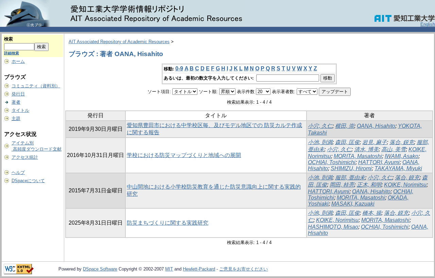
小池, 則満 (320, 142)
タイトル (20, 110)
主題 (16, 118)
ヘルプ (18, 172)
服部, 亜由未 (350, 177)
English (427, 24)
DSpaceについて (28, 180)
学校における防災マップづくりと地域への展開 (184, 155)
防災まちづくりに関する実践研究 (167, 223)
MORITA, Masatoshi (358, 156)
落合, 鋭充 (401, 142)
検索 (8, 38)
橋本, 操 (371, 213)
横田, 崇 (344, 126)
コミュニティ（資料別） (36, 85)
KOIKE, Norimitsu (405, 185)
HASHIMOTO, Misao (333, 227)
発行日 (18, 94)
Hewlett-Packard (199, 269)
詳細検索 (11, 53)
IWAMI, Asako (401, 156)
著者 (16, 102)
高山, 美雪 (393, 149)
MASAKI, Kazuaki (353, 204)
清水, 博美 (366, 149)
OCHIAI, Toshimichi (331, 162)
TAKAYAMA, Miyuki (398, 168)
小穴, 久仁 (320, 126)
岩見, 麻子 (374, 142)
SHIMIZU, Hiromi (351, 168)
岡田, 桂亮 (342, 185)
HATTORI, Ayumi (379, 162)
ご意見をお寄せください (243, 269)
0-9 (179, 68)
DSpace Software (100, 269)
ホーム (18, 61)
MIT (169, 269)
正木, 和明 (369, 185)
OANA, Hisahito (376, 126)
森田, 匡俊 (347, 142)
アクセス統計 (25, 157)
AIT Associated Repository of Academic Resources (119, 41)
